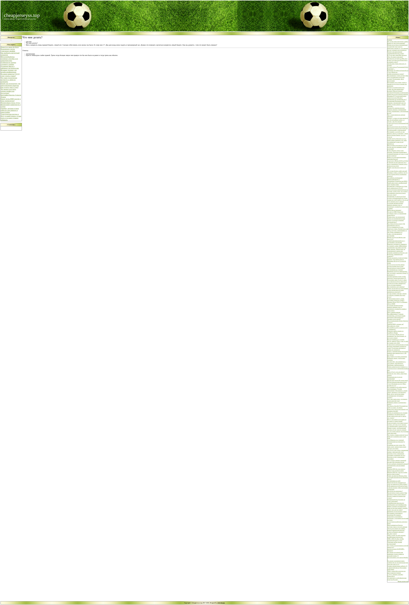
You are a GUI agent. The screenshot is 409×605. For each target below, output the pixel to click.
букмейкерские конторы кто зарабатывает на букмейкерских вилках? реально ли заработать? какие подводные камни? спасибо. (397, 505)
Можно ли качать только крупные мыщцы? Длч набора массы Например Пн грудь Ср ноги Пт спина (397, 260)
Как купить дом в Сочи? (9, 87)
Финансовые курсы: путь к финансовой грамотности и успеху (11, 104)
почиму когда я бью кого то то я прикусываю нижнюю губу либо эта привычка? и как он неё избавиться (397, 141)
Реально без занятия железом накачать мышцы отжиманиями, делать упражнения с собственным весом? (397, 110)
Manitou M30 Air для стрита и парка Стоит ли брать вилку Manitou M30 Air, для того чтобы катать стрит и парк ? (397, 471)
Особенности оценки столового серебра (8, 63)
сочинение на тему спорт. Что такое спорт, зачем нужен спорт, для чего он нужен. (396, 446)
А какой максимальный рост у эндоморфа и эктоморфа (396, 241)
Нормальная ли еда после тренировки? (394, 377)
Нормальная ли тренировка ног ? (397, 99)
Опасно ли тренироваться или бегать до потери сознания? (396, 219)
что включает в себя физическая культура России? (396, 578)
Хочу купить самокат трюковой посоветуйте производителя (396, 461)
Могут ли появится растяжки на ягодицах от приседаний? (396, 420)
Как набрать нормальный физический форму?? (394, 178)
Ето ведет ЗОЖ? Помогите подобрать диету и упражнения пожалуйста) (396, 213)
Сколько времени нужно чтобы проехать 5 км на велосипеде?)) (396, 277)
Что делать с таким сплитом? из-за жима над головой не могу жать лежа (397, 436)
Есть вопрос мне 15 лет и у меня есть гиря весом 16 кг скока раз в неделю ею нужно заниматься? (397, 281)
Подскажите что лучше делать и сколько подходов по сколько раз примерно (397, 84)
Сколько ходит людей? (394, 319)
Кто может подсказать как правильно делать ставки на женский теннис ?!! (395, 554)
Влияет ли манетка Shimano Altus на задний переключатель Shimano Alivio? (397, 477)
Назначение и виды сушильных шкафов (8, 50)
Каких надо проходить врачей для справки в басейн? (397, 410)
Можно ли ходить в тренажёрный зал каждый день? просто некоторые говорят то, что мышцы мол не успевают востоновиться (397, 47)
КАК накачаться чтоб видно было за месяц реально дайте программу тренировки (397, 487)
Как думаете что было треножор (397, 356)
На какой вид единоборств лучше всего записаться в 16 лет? (397, 187)
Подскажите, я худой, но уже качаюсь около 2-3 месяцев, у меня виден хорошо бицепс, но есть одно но (397, 134)
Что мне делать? (392, 533)
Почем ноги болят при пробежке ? (397, 126)
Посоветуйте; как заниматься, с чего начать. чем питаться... (396, 362)
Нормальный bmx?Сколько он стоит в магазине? (396, 500)
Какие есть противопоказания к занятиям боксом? (396, 158)
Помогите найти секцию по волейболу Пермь (395, 332)
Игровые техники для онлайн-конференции (9, 71)
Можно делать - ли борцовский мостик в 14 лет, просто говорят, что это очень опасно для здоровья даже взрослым (397, 430)
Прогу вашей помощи (393, 312)
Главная (389, 40)
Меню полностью (403, 581)
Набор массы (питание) (394, 210)
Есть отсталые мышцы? (394, 285)
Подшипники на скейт (393, 481)
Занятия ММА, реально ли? (395, 324)
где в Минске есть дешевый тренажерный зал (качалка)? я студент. (396, 441)
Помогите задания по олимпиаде (397, 244)
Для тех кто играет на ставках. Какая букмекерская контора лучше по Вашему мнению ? (396, 530)
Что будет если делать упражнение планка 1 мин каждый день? (397, 451)
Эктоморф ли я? (392, 222)
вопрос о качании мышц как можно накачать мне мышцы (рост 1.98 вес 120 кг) (397, 353)
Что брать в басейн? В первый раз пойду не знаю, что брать (397, 406)
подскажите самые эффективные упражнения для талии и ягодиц (397, 246)
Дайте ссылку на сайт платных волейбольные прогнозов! (396, 536)
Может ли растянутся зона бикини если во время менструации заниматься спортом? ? (397, 290)
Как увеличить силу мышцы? (396, 287)
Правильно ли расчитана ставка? (397, 511)
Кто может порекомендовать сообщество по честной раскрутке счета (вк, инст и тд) (397, 562)
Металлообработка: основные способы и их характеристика (9, 59)
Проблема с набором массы (395, 365)
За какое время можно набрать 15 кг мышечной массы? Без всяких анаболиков (397, 567)
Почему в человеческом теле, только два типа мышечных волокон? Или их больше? (396, 89)
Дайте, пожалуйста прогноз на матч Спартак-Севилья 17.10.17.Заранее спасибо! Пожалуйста (396, 573)
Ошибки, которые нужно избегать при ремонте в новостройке (10, 110)
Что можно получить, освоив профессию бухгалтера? (8, 91)
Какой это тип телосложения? (396, 43)
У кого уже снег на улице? (395, 510)
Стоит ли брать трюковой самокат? (397, 464)
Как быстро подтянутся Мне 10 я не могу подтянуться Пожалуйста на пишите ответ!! (397, 60)
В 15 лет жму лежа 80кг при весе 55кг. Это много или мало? (397, 56)
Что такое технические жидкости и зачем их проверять (9, 80)
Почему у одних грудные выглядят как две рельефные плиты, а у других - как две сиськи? (397, 119)
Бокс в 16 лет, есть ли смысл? (396, 372)
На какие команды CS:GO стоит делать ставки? (10, 75)
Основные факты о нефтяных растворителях (10, 67)
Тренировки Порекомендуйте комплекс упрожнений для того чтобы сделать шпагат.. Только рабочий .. (396, 103)
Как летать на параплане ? (395, 491)
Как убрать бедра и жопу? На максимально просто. (396, 224)
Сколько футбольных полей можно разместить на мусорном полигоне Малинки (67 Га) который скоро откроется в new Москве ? (397, 95)
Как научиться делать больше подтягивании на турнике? (396, 269)
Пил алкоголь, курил (393, 326)
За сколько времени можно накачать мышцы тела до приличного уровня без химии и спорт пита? (396, 308)
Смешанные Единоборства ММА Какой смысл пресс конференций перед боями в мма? (397, 182)
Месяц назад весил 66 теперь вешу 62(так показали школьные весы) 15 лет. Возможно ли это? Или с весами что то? (397, 383)
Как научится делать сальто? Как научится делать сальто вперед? (397, 493)
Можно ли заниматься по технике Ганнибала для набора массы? (397, 413)
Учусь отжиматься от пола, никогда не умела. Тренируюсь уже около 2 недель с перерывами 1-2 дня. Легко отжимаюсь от (397, 229)
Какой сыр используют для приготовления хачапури (10, 84)
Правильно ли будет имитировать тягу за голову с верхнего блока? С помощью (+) (397, 273)
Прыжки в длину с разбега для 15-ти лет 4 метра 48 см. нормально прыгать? (397, 174)
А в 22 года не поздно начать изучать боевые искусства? (396, 265)
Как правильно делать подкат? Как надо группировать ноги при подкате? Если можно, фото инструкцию (397, 78)
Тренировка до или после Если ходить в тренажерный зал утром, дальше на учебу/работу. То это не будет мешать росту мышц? (397, 199)
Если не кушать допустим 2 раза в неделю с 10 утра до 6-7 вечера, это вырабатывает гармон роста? (397, 424)
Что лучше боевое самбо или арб (397, 171)
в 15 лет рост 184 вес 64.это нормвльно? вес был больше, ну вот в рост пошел (396, 336)
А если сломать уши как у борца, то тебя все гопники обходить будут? (397, 295)
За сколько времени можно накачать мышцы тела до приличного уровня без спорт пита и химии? (397, 206)
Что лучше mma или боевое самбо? (397, 41)
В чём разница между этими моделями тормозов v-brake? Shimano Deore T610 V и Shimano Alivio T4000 (397, 301)
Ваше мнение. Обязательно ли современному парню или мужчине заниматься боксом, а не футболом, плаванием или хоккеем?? (397, 252)
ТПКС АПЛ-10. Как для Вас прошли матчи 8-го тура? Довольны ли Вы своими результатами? (395, 541)
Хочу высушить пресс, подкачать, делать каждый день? (397, 400)
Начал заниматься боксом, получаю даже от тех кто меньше (397, 526)
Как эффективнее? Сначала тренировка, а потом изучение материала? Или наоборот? (396, 315)
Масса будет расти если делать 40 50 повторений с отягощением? (397, 129)
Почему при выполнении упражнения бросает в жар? (395, 52)
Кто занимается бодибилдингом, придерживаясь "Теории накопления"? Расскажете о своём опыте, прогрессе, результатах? (397, 389)
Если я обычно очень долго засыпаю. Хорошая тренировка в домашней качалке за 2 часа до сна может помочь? (397, 153)
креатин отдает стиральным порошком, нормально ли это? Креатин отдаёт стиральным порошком (396, 456)
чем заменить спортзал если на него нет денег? (396, 194)
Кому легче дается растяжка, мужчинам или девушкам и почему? (395, 395)
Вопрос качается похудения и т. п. (397, 367)
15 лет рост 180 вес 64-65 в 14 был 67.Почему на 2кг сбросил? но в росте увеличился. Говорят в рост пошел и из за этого (397, 163)
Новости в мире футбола (10, 47)
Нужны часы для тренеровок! (396, 217)
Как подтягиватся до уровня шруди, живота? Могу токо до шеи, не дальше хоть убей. (397, 341)
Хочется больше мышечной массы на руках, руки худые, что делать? (397, 190)
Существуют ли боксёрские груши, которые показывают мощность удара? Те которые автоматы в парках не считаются (397, 347)
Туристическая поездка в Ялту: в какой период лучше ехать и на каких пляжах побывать (11, 117)
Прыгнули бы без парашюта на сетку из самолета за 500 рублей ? (397, 483)
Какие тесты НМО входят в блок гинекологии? (11, 100)
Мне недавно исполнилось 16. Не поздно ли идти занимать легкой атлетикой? (397, 147)
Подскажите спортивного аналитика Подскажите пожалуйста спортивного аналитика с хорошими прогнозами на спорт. (397, 516)
